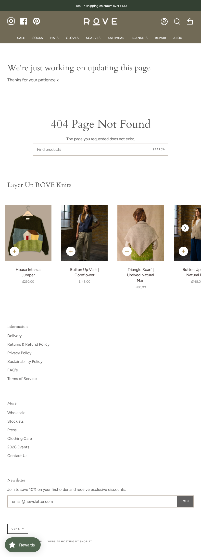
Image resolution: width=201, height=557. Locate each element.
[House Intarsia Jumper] (28, 233)
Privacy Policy (19, 353)
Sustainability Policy (24, 361)
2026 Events (18, 447)
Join (185, 501)
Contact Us (17, 455)
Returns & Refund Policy (28, 344)
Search (158, 149)
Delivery (14, 335)
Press (11, 430)
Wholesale (16, 412)
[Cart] (189, 21)
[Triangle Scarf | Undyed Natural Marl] (140, 233)
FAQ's (12, 370)
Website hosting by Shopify (70, 541)
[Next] (185, 228)
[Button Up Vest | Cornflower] (84, 233)
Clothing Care (19, 438)
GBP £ (16, 528)
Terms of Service (22, 378)
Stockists (15, 421)
